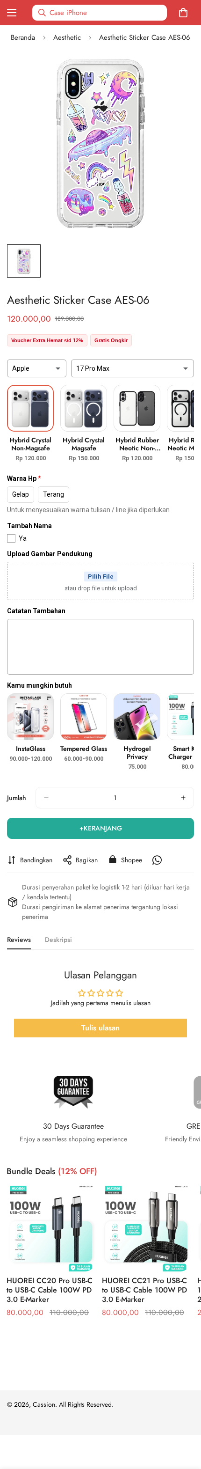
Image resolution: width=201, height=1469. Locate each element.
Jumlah (16, 797)
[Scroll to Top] (184, 1419)
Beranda (23, 37)
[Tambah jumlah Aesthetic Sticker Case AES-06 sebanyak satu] (183, 797)
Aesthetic (67, 37)
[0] (185, 12)
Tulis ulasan (100, 1027)
